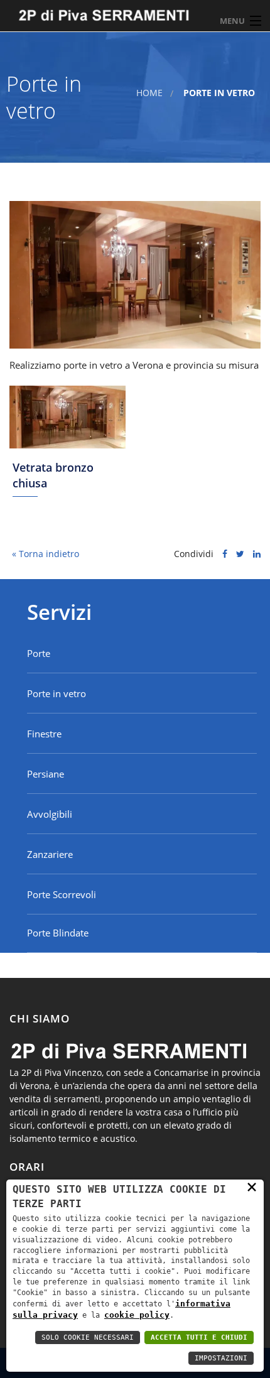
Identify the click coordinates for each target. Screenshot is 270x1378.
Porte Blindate (58, 932)
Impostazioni (221, 1358)
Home (149, 93)
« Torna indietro (44, 554)
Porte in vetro (56, 693)
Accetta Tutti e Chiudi (199, 1337)
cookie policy (137, 1315)
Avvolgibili (49, 814)
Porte (38, 653)
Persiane (45, 774)
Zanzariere (50, 854)
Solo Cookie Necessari (87, 1337)
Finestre (44, 733)
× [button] (251, 1186)
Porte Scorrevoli (61, 894)
